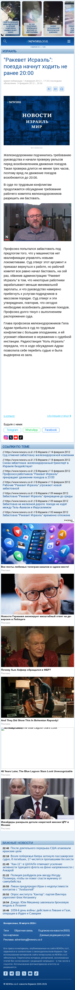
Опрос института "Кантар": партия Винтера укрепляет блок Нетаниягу (34, 896)
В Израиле (9, 416)
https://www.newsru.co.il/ (19, 452)
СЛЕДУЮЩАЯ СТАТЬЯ (58, 416)
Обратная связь (23, 930)
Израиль (10, 51)
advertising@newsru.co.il (28, 939)
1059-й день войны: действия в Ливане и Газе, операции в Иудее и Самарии (37, 912)
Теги (6, 930)
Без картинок (11, 935)
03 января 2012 (59, 512)
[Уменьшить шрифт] (49, 89)
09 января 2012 (59, 493)
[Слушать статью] (65, 89)
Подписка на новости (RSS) (54, 930)
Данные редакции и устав (55, 935)
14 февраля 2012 (60, 452)
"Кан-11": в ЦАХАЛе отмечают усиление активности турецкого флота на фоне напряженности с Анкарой (38, 867)
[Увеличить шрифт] (55, 89)
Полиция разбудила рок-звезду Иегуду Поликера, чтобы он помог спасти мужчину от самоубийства (32, 878)
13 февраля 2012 (60, 471)
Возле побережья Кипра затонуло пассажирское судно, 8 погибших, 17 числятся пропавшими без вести (38, 858)
